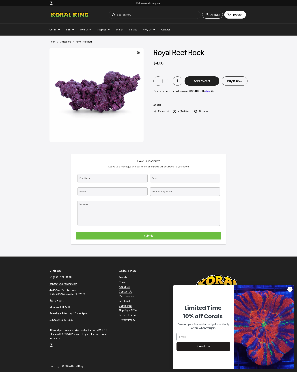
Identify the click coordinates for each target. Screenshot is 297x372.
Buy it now (234, 81)
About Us (124, 286)
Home (53, 41)
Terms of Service (128, 315)
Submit (148, 235)
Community (125, 305)
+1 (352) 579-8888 (61, 277)
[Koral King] (70, 14)
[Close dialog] (290, 289)
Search (123, 277)
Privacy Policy (127, 319)
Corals (123, 282)
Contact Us (125, 291)
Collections (65, 41)
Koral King (77, 366)
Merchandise (126, 296)
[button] (158, 81)
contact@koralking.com (63, 283)
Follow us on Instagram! (148, 3)
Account (215, 14)
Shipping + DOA (128, 310)
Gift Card (124, 301)
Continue (203, 346)
